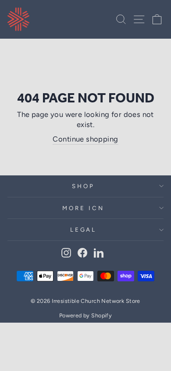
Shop (83, 185)
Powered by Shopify (85, 315)
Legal (83, 229)
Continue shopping (85, 139)
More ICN (83, 207)
